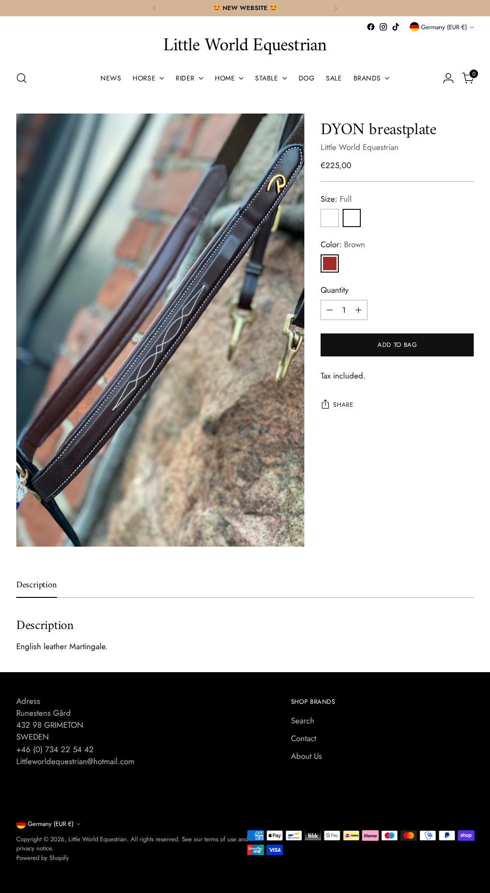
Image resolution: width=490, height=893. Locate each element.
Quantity (334, 290)
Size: (336, 199)
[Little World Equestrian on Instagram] (383, 27)
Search (302, 720)
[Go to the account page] (448, 78)
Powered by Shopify (42, 857)
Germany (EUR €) (444, 27)
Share (343, 404)
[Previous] (154, 8)
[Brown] (330, 263)
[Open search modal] (21, 78)
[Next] (335, 8)
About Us (306, 756)
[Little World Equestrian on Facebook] (371, 27)
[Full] (352, 218)
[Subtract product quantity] (329, 310)
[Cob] (330, 218)
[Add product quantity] (358, 310)
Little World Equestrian (360, 147)
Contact (303, 738)
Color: (343, 244)
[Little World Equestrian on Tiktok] (395, 27)
